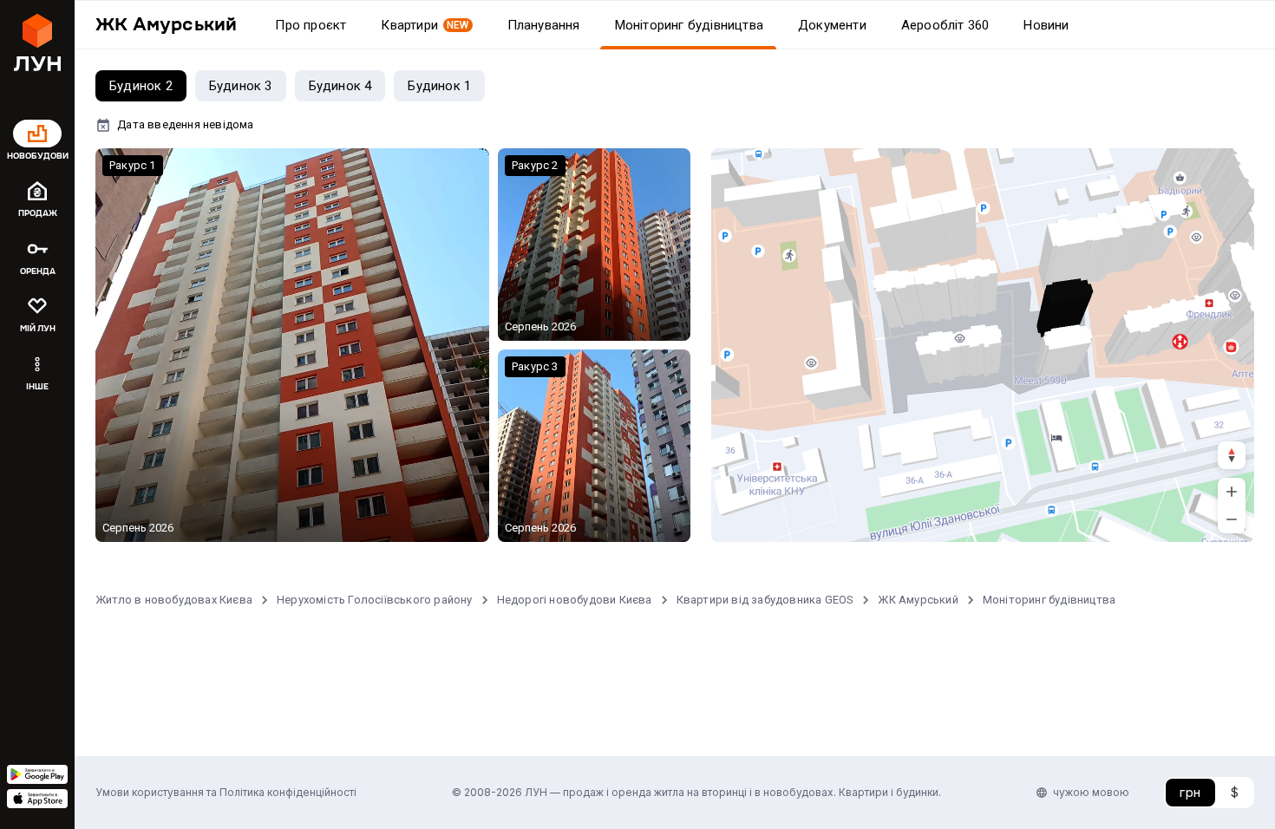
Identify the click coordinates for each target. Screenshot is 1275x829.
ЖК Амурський (918, 599)
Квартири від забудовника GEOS (765, 599)
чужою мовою (1091, 792)
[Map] (982, 345)
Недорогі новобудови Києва (574, 599)
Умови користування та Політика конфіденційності (225, 792)
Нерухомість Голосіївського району (375, 599)
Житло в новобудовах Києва (173, 599)
